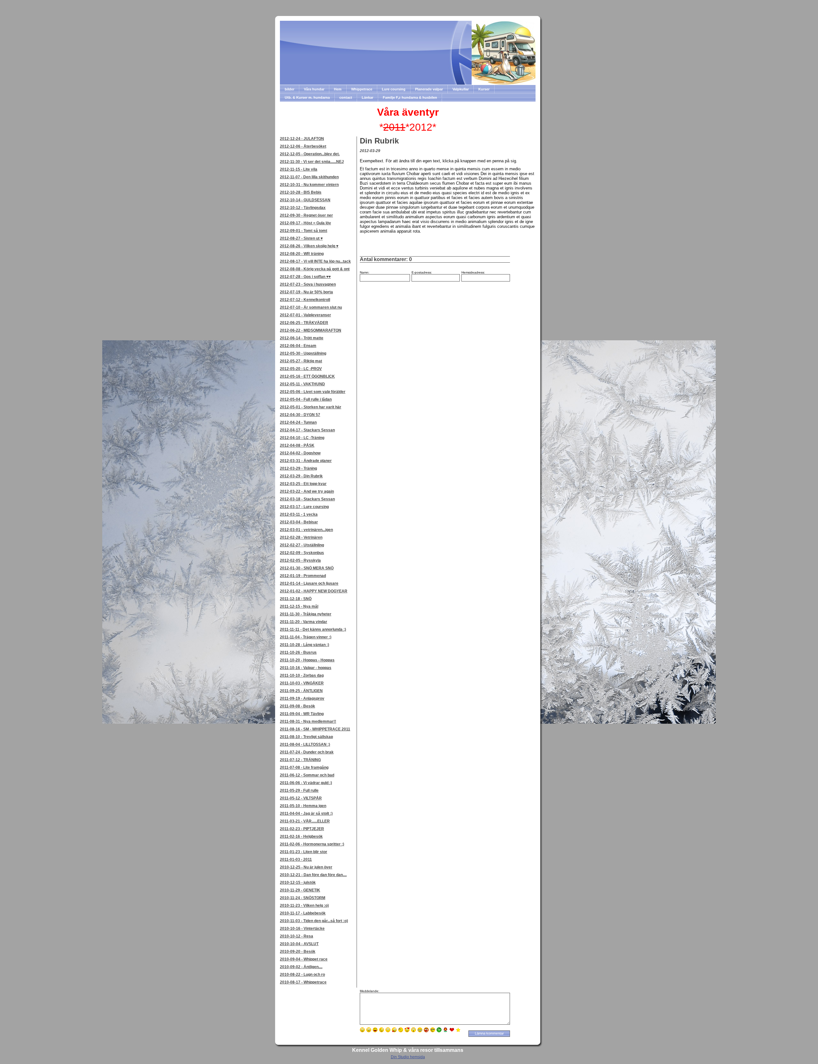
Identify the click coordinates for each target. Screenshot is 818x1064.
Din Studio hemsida (408, 1057)
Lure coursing (393, 89)
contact (345, 97)
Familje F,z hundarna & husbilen (410, 97)
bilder (289, 89)
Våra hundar (314, 89)
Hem (338, 89)
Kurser (484, 89)
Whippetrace (361, 89)
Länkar (367, 97)
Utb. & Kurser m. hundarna (307, 97)
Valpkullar (460, 89)
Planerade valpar (429, 89)
